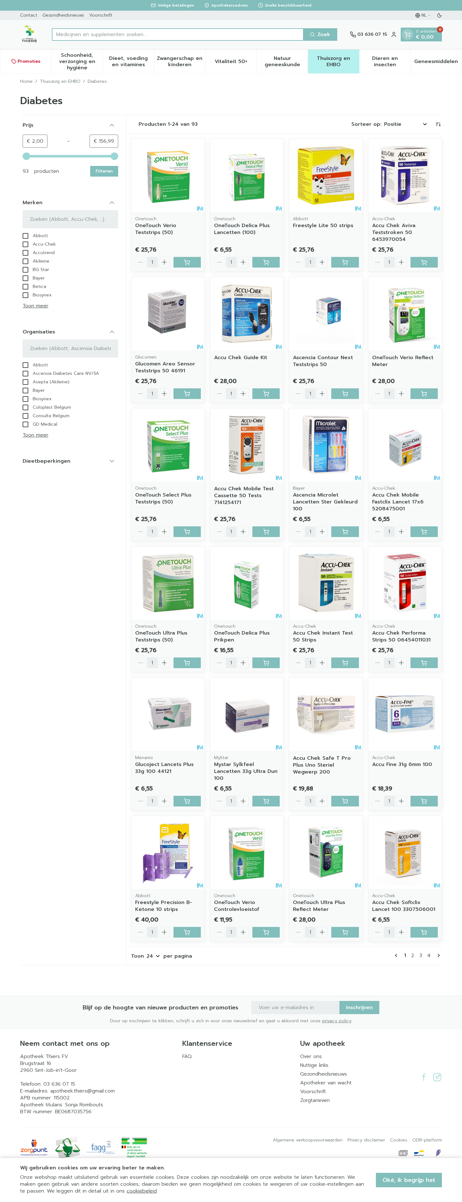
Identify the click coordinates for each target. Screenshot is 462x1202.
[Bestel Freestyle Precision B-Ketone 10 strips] (187, 932)
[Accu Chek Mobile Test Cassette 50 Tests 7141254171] (246, 444)
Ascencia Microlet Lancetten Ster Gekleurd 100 (325, 502)
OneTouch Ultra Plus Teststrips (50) (161, 636)
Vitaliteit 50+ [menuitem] (235, 63)
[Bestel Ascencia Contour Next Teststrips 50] (345, 393)
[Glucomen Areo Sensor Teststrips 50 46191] (168, 313)
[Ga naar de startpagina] (29, 34)
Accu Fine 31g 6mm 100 (402, 764)
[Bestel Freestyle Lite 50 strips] (345, 262)
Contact (28, 15)
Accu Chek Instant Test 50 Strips (323, 636)
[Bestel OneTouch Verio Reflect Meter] (424, 393)
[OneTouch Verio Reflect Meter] (405, 313)
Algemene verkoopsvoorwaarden (308, 1140)
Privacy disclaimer (366, 1140)
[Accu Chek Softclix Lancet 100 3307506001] (405, 852)
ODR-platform (427, 1140)
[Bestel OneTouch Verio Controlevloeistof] (266, 932)
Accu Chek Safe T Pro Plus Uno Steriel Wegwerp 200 (322, 765)
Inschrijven (359, 1007)
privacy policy (336, 1021)
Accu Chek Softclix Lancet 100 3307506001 (403, 906)
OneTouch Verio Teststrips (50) (155, 229)
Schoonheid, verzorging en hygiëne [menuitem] (80, 61)
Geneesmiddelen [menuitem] (438, 63)
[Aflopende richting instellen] (438, 124)
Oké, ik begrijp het (408, 1180)
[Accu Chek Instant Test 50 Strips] (325, 583)
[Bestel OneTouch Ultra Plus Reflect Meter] (345, 932)
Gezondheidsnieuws (63, 15)
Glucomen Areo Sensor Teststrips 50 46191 (165, 367)
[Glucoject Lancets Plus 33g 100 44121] (168, 714)
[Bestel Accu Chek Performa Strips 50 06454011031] (424, 662)
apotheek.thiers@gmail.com (82, 1091)
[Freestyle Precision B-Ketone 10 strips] (168, 852)
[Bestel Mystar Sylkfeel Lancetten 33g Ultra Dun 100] (266, 801)
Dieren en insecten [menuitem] (391, 61)
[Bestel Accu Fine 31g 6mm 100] (424, 801)
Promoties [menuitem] (29, 61)
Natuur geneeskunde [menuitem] (286, 61)
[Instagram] (437, 1077)
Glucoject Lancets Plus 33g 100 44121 (164, 768)
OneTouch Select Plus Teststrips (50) (163, 498)
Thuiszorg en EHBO (60, 81)
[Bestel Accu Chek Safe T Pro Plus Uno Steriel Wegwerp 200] (345, 801)
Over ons (311, 1056)
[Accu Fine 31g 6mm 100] (405, 714)
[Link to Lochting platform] (438, 1153)
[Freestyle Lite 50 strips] (325, 175)
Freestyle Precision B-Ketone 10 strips (163, 906)
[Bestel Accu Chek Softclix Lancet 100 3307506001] (424, 932)
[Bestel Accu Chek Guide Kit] (266, 393)
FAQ (187, 1056)
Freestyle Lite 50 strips (323, 225)
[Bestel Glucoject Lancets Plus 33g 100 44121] (187, 801)
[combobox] (178, 34)
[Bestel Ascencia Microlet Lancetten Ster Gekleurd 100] (345, 531)
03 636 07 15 (59, 1084)
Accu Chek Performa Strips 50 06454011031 (401, 636)
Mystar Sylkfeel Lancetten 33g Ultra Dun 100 (246, 771)
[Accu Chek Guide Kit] (246, 313)
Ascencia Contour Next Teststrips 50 (323, 361)
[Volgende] (437, 955)
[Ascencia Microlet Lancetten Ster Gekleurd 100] (325, 444)
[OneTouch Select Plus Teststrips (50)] (168, 444)
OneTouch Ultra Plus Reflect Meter (319, 906)
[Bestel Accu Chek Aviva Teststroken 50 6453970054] (424, 262)
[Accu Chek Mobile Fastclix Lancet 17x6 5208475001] (405, 444)
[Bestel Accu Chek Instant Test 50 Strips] (345, 662)
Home (26, 81)
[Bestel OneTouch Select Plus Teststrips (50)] (187, 531)
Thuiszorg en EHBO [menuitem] (338, 61)
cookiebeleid (142, 1191)
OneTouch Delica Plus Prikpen (242, 636)
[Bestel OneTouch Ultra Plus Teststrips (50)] (187, 662)
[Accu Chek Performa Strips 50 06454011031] (405, 583)
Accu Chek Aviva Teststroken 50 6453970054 (393, 232)
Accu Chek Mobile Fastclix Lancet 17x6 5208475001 (398, 502)
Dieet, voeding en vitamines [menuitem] (131, 61)
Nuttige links (314, 1065)
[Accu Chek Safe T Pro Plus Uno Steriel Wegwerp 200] (325, 714)
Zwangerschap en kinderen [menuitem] (181, 61)
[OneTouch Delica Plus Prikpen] (246, 583)
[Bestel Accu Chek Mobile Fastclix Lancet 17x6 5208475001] (424, 531)
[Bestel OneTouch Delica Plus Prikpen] (266, 662)
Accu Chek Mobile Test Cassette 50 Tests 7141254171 (244, 495)
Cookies (398, 1140)
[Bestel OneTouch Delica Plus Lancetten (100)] (266, 262)
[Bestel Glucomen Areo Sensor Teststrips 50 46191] (187, 393)
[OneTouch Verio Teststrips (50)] (168, 175)
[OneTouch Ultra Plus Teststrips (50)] (168, 583)
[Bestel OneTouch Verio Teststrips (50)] (187, 262)
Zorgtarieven (315, 1100)
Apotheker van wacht (326, 1082)
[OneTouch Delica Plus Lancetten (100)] (246, 175)
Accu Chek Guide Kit (240, 357)
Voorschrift (101, 15)
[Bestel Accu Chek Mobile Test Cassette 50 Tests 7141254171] (266, 531)
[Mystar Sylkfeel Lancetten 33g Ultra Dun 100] (246, 714)
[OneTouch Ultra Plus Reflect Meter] (325, 852)
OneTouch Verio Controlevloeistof (236, 906)
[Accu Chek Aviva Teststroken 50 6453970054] (405, 175)
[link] (397, 955)
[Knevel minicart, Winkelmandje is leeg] (407, 34)
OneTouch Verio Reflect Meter (402, 361)
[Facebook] (424, 1077)
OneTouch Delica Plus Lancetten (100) (242, 229)
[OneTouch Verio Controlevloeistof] (246, 852)
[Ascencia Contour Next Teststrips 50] (325, 313)
